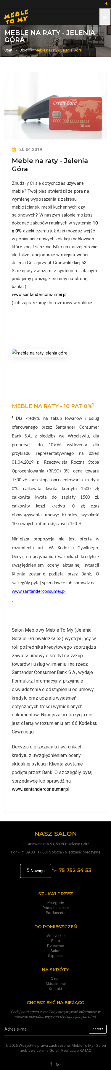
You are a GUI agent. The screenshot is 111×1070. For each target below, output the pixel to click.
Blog (24, 50)
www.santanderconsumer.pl (39, 294)
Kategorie (55, 903)
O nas (55, 978)
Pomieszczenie (56, 908)
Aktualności (55, 983)
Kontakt (55, 988)
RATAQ (85, 1050)
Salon (55, 950)
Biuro (55, 940)
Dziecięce (55, 945)
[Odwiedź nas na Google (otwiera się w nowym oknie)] (58, 1064)
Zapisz (97, 1029)
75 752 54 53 (74, 870)
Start (8, 50)
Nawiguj (38, 870)
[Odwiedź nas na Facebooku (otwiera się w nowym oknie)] (51, 1064)
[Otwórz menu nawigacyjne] (105, 16)
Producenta (55, 913)
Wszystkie (56, 935)
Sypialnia (55, 955)
